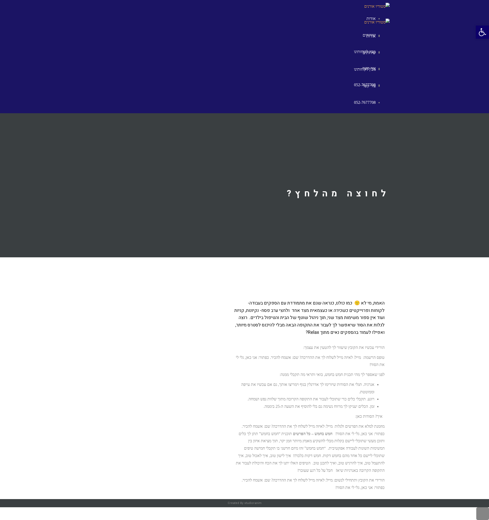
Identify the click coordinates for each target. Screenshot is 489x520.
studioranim (253, 503)
